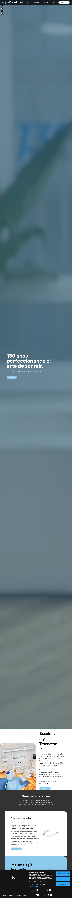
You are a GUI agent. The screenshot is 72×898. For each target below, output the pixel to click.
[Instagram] (2, 6)
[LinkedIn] (2, 11)
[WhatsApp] (2, 14)
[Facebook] (2, 8)
